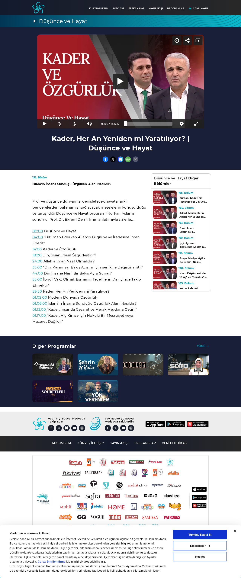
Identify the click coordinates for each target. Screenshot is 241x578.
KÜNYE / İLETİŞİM (90, 443)
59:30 (37, 291)
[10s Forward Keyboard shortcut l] (74, 123)
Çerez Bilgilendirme (52, 561)
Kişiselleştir (198, 545)
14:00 (37, 249)
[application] (120, 81)
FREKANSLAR (136, 8)
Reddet (200, 556)
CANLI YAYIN (200, 8)
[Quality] (181, 123)
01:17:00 (39, 315)
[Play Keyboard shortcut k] (44, 123)
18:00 (37, 255)
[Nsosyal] (120, 159)
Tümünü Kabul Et (199, 534)
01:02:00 (39, 297)
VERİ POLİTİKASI (175, 443)
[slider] (149, 123)
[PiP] (197, 40)
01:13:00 (39, 309)
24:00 (37, 261)
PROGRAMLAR (175, 8)
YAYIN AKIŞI (156, 8)
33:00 (37, 267)
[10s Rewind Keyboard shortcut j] (59, 123)
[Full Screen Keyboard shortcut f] (196, 123)
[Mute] (89, 123)
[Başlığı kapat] (235, 531)
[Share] (187, 40)
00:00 (37, 231)
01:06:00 (39, 303)
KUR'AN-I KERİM (98, 8)
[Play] (120, 81)
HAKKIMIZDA (61, 443)
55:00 (37, 279)
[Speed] (176, 40)
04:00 (37, 237)
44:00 (37, 273)
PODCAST (118, 8)
